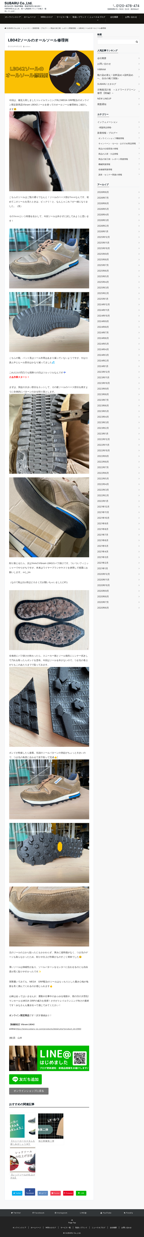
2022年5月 (103, 478)
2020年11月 (103, 579)
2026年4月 (103, 214)
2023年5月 (103, 411)
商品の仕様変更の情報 (108, 148)
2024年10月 (103, 315)
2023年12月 (103, 371)
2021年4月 (102, 551)
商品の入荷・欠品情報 (108, 154)
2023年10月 (103, 383)
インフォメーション (107, 122)
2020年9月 (103, 590)
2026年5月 (103, 209)
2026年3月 (103, 220)
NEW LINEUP (104, 98)
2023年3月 (103, 422)
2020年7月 (103, 602)
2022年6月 (103, 472)
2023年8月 (103, 394)
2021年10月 (103, 517)
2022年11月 (103, 444)
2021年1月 (102, 568)
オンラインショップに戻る (29, 1090)
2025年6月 (103, 270)
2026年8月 (103, 192)
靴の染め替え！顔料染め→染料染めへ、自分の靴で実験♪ (115, 77)
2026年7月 (103, 197)
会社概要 (114, 17)
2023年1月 (102, 433)
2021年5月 (102, 546)
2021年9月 (102, 523)
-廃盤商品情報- (105, 127)
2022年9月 (103, 456)
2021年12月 (103, 506)
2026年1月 (102, 231)
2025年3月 (103, 287)
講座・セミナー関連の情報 (110, 174)
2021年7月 (102, 534)
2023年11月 (103, 377)
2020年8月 (103, 596)
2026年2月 (103, 225)
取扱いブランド (79, 17)
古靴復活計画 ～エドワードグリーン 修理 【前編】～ (116, 91)
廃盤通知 (101, 104)
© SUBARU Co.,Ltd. (72, 1233)
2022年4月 (103, 484)
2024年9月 (103, 321)
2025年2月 (103, 293)
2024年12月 (103, 304)
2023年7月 (103, 399)
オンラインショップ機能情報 (111, 138)
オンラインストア (13, 17)
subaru (27, 46)
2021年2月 (102, 562)
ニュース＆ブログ (97, 17)
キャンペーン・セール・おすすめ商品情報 (117, 143)
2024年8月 (103, 326)
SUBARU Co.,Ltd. (18, 3)
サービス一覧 (62, 17)
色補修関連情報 (105, 169)
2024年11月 (103, 310)
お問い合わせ (131, 17)
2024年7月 (103, 332)
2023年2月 (103, 428)
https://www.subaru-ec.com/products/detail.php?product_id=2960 (48, 1029)
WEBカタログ (47, 17)
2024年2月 (103, 360)
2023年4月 (103, 416)
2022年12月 (103, 439)
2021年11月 (103, 512)
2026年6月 (103, 203)
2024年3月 (103, 355)
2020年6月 (103, 607)
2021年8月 (102, 529)
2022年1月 (102, 501)
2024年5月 (103, 343)
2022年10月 (103, 450)
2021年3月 (102, 557)
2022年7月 (103, 467)
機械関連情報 (104, 164)
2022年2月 (103, 495)
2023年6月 (103, 405)
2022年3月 (103, 489)
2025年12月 (103, 237)
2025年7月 (103, 265)
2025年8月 (103, 259)
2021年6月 (102, 540)
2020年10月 (103, 585)
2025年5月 (103, 276)
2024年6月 (103, 338)
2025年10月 (103, 248)
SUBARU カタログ (106, 84)
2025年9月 (103, 253)
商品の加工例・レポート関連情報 (113, 159)
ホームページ (30, 17)
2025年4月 (103, 282)
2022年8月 (103, 461)
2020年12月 (103, 574)
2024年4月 (103, 349)
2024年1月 (102, 366)
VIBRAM (101, 69)
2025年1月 (102, 298)
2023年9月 (103, 388)
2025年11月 (103, 242)
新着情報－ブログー (107, 132)
